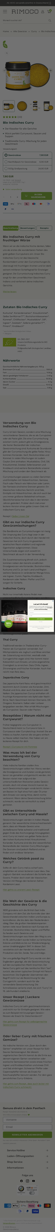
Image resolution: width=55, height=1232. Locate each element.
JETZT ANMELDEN (41, 619)
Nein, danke (40, 621)
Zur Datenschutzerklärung (43, 628)
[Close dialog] (53, 601)
